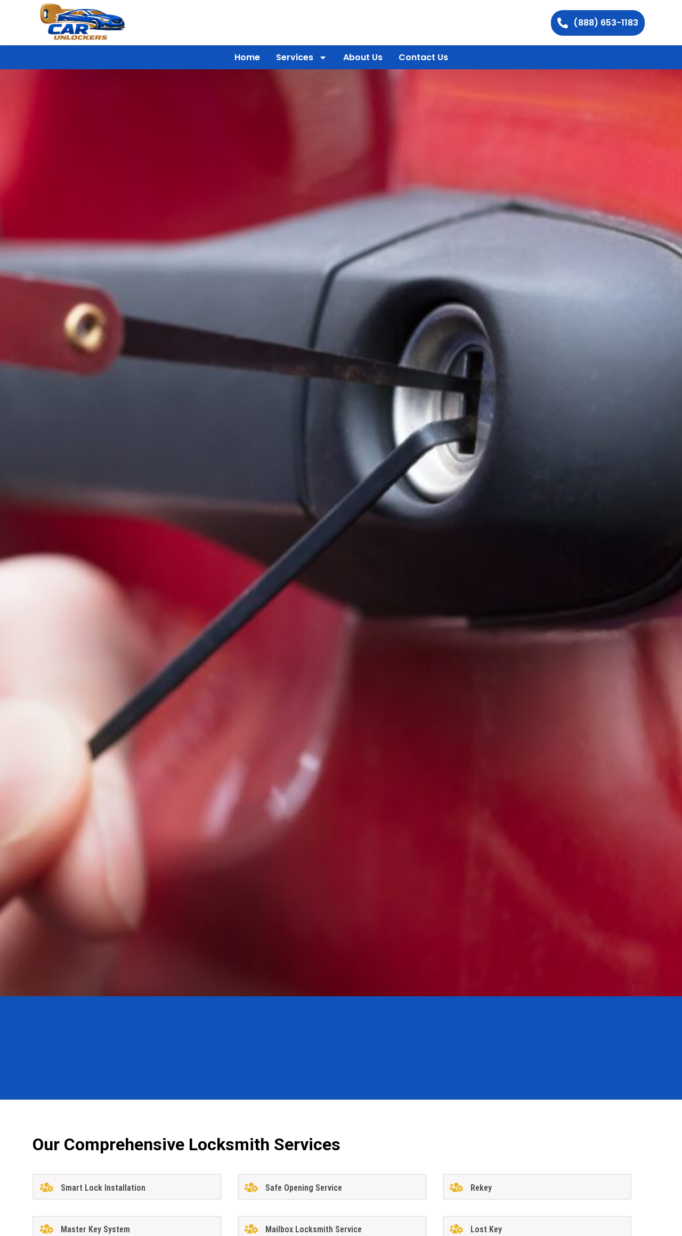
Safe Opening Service (303, 1188)
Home (247, 57)
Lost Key (486, 1229)
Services (294, 57)
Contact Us (423, 57)
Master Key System (95, 1229)
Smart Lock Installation (103, 1188)
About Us (363, 57)
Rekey (481, 1188)
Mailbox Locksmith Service (313, 1229)
